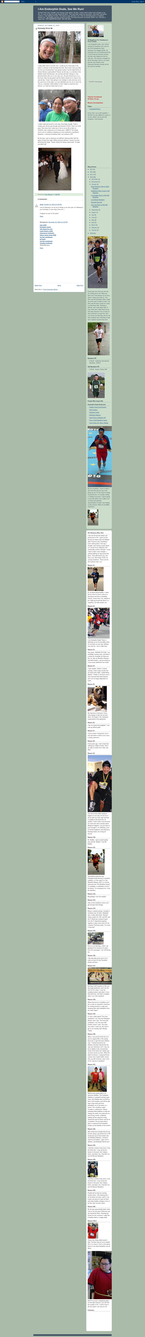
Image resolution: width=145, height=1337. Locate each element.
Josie (41, 204)
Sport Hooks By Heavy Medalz (98, 423)
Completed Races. (95, 109)
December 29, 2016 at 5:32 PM (58, 222)
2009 (91, 233)
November (95, 182)
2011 (91, 174)
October (94, 184)
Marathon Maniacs (95, 415)
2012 (91, 172)
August (94, 212)
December (95, 179)
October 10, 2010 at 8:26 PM (53, 204)
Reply (41, 216)
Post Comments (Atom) (50, 289)
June (93, 217)
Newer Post (38, 285)
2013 (91, 169)
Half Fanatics (93, 410)
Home (59, 285)
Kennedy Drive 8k (96, 202)
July (93, 215)
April (93, 222)
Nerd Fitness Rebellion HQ (97, 418)
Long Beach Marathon (98, 200)
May (93, 220)
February (94, 227)
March (94, 225)
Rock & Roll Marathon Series (98, 420)
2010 (91, 177)
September (95, 210)
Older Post (80, 285)
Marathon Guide (94, 412)
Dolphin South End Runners (97, 407)
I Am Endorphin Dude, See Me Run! (61, 9)
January (94, 230)
